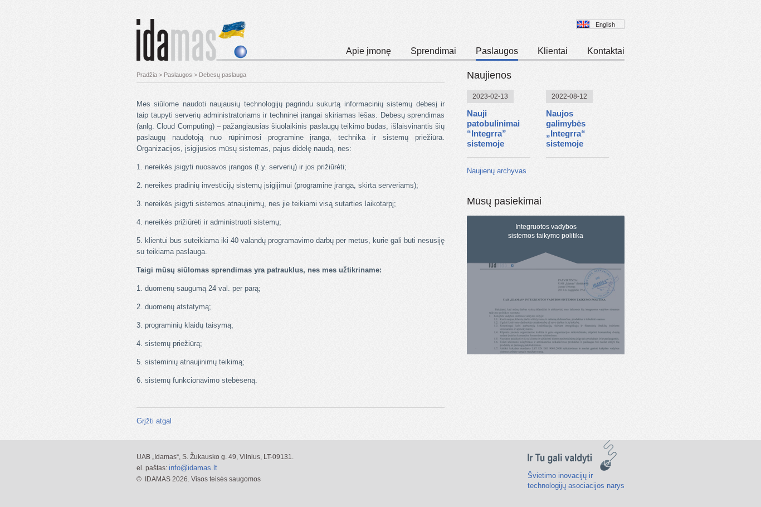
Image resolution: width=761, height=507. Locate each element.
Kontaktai (606, 51)
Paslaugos (497, 51)
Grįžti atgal (154, 421)
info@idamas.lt (193, 468)
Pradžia (146, 74)
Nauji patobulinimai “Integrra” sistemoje (493, 128)
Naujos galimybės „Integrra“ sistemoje (566, 128)
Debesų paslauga (222, 74)
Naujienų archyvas (496, 171)
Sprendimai (433, 51)
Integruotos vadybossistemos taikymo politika (545, 231)
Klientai (553, 51)
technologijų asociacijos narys (576, 485)
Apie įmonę (368, 51)
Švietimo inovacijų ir (560, 475)
